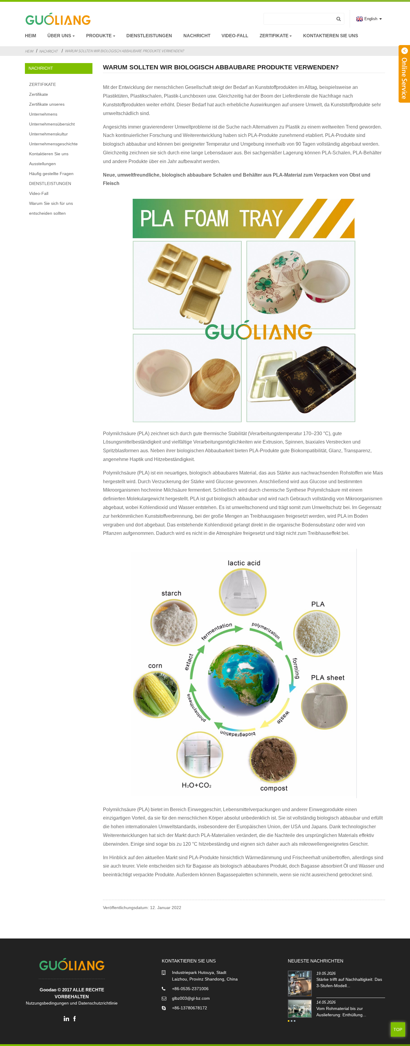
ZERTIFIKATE (42, 84)
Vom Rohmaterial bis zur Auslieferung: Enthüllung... (341, 1011)
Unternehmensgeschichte (53, 143)
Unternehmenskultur (48, 134)
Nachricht (196, 35)
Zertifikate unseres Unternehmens (47, 109)
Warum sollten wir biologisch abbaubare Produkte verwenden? (124, 50)
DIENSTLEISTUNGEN (149, 35)
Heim (30, 35)
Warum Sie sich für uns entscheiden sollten (51, 208)
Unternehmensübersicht (52, 124)
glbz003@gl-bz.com (191, 998)
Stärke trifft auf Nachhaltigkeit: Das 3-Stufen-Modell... (349, 982)
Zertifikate (38, 94)
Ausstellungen (42, 163)
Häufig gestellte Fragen (51, 173)
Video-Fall (235, 35)
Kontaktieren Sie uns (330, 35)
